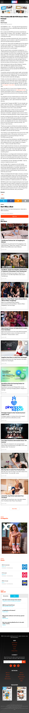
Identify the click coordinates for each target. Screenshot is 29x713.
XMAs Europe (5, 581)
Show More (14, 508)
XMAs (21, 680)
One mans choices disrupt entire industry (11, 599)
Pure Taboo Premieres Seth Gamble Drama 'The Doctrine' (14, 441)
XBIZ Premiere (8, 678)
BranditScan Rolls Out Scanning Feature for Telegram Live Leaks (12, 384)
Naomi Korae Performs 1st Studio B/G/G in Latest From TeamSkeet (14, 329)
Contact (14, 646)
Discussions (5, 596)
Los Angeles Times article (8, 85)
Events (3, 560)
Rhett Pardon (4, 22)
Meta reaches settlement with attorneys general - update (13, 616)
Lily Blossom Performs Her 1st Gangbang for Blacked (13, 241)
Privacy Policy (14, 650)
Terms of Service (25, 708)
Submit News (14, 642)
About (14, 648)
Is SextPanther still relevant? (8, 610)
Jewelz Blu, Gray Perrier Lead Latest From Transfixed (12, 496)
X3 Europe (4, 573)
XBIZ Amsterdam (6, 565)
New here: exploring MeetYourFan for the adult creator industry (13, 623)
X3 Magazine (4, 518)
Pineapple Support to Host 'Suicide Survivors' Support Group (13, 413)
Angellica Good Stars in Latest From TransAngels (14, 357)
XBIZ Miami (21, 674)
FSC (2, 194)
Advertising (14, 644)
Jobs (14, 596)
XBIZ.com (8, 672)
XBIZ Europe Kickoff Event (8, 605)
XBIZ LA (21, 672)
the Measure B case (20, 90)
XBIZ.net (3, 592)
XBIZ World (7, 676)
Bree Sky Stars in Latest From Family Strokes (13, 470)
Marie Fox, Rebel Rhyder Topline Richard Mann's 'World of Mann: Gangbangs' (14, 300)
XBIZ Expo (21, 678)
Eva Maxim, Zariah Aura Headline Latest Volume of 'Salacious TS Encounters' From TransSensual (14, 270)
